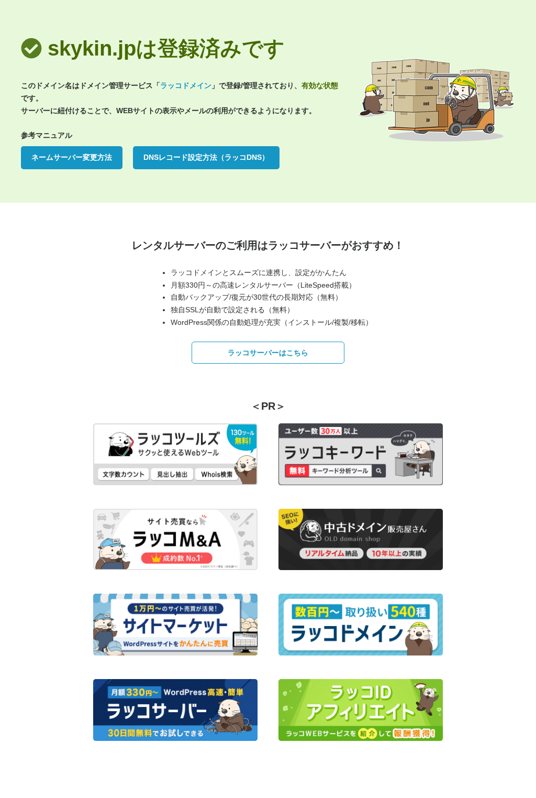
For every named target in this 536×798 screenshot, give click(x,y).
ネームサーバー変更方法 (71, 157)
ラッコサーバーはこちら (268, 352)
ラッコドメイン (185, 85)
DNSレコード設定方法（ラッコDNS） (206, 157)
